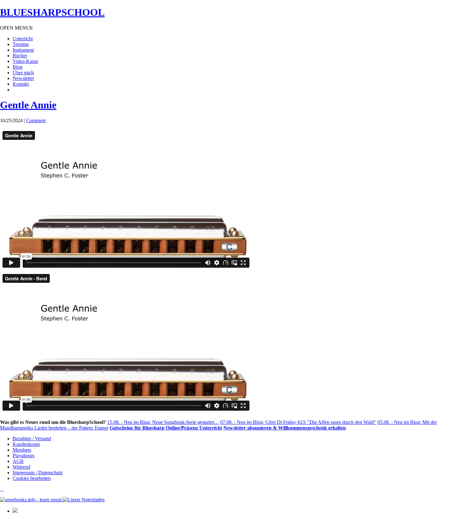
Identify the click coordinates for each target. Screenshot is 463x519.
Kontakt (21, 84)
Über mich (23, 72)
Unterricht (23, 38)
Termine (21, 44)
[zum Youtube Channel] (3, 489)
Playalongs (23, 455)
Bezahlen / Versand (32, 438)
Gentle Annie (28, 105)
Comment (36, 120)
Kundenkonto (26, 444)
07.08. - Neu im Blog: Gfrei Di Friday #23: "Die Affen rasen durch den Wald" (298, 422)
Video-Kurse (25, 61)
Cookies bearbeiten (32, 478)
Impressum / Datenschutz (38, 472)
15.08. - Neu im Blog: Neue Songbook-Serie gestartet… (163, 422)
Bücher (20, 55)
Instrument (23, 50)
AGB (18, 461)
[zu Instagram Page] (0, 489)
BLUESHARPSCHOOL (52, 12)
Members (22, 450)
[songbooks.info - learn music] (31, 499)
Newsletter (23, 78)
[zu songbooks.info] (2, 489)
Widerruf (21, 467)
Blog (17, 67)
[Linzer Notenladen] (83, 499)
